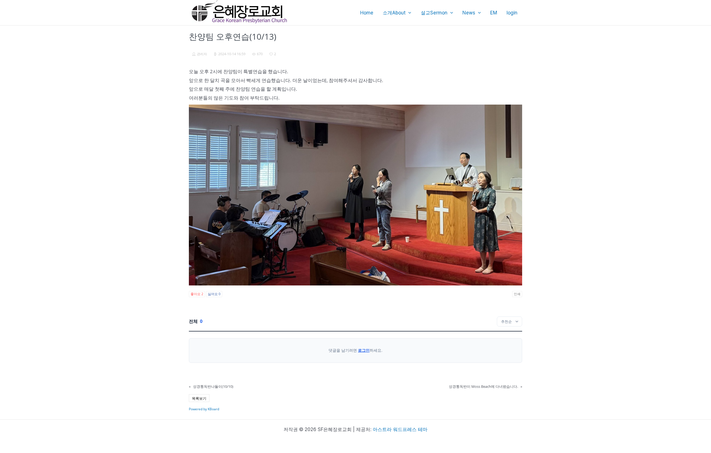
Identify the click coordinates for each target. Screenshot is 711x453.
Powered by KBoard (204, 409)
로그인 (364, 350)
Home (366, 13)
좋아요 (197, 294)
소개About (394, 13)
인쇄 (517, 294)
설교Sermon (434, 13)
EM (493, 13)
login (512, 13)
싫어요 (214, 294)
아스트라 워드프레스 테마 (400, 429)
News (468, 13)
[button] (408, 13)
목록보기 (199, 398)
